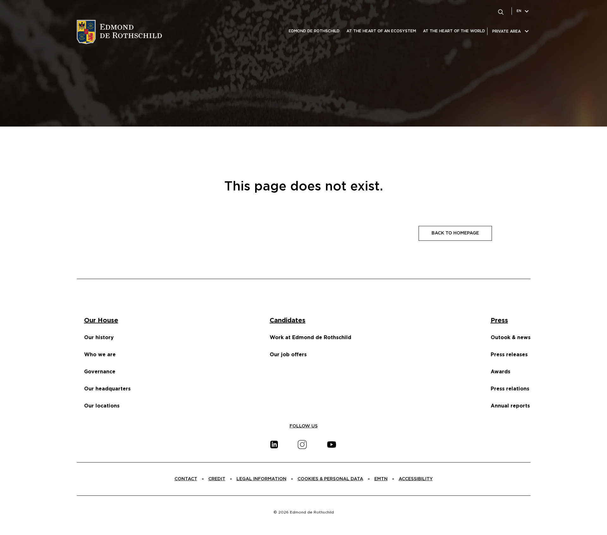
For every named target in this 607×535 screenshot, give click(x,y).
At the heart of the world (454, 31)
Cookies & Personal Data (330, 479)
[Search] (501, 11)
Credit (216, 479)
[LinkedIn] (274, 444)
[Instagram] (302, 444)
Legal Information (261, 479)
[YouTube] (332, 444)
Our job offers (288, 354)
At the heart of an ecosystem (381, 31)
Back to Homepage (455, 233)
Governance (99, 371)
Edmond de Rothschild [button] (314, 31)
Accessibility (416, 479)
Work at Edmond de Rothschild (310, 337)
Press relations (510, 388)
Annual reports (510, 405)
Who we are (100, 354)
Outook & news (510, 337)
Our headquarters (107, 388)
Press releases (509, 354)
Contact (186, 479)
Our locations (102, 405)
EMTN (381, 479)
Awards (500, 371)
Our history (99, 337)
